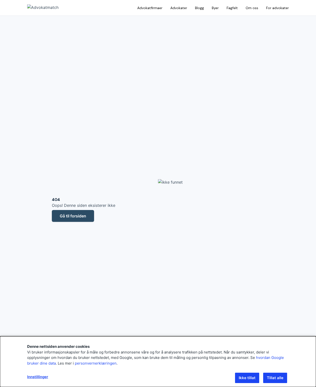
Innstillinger (37, 376)
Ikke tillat (247, 377)
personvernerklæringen (96, 363)
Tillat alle (275, 377)
